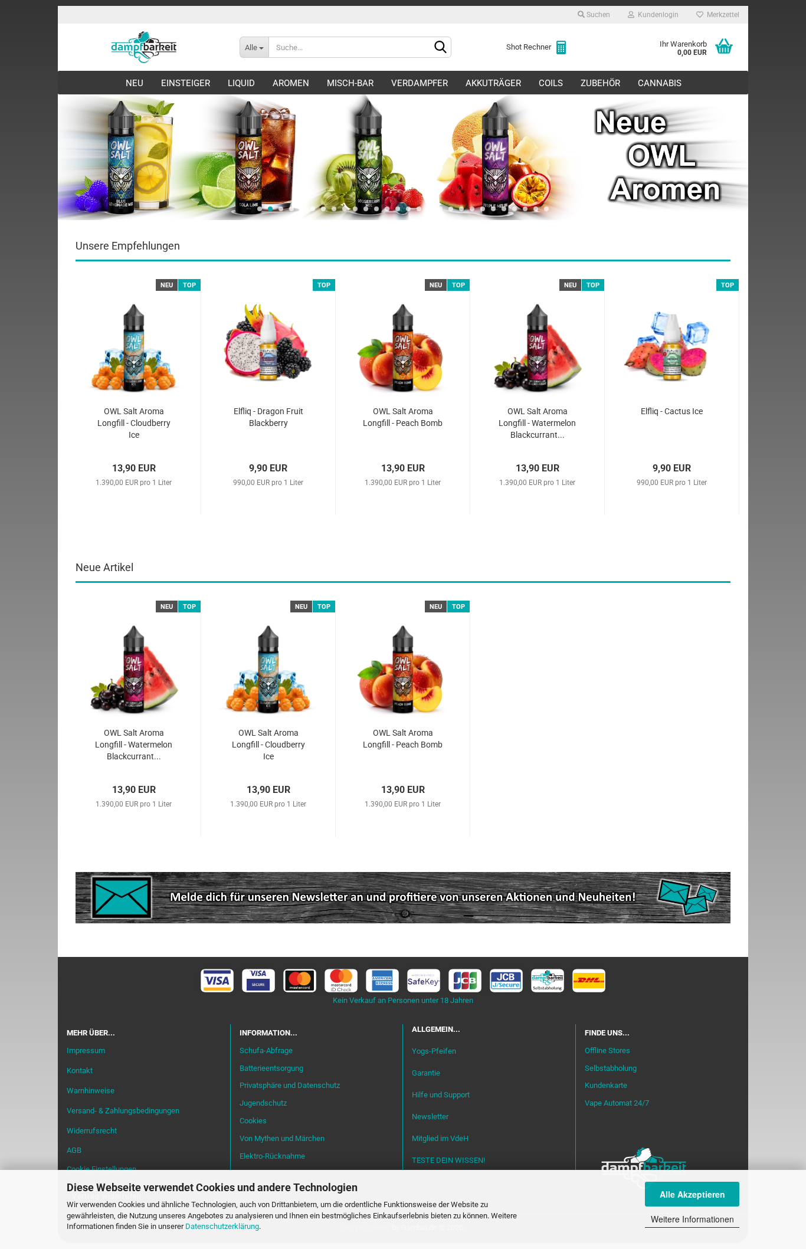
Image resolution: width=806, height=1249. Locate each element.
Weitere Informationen (692, 1219)
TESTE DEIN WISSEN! (448, 1160)
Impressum (86, 1050)
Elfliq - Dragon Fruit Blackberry (268, 417)
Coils (551, 83)
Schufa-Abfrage (266, 1050)
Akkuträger (493, 83)
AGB (74, 1150)
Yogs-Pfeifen (434, 1051)
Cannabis (660, 83)
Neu (134, 83)
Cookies (253, 1120)
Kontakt (80, 1070)
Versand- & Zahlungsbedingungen (123, 1110)
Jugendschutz (263, 1103)
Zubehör (600, 83)
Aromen (291, 83)
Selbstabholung (611, 1068)
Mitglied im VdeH (440, 1138)
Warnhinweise (90, 1090)
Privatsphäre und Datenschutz (290, 1085)
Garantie (426, 1072)
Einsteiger (185, 83)
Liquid (241, 83)
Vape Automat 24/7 (617, 1103)
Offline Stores (607, 1050)
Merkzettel (721, 15)
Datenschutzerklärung (222, 1226)
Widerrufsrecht (92, 1130)
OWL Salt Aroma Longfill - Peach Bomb (403, 417)
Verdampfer (419, 83)
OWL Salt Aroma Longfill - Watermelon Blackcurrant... (537, 423)
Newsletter (430, 1116)
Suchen (597, 15)
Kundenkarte (606, 1085)
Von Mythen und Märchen (282, 1138)
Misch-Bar (350, 83)
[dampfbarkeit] (144, 47)
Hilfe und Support (441, 1094)
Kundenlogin (656, 15)
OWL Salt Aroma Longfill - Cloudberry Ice (134, 423)
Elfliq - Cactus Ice (672, 411)
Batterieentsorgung (271, 1068)
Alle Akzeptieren (692, 1194)
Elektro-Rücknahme (272, 1156)
